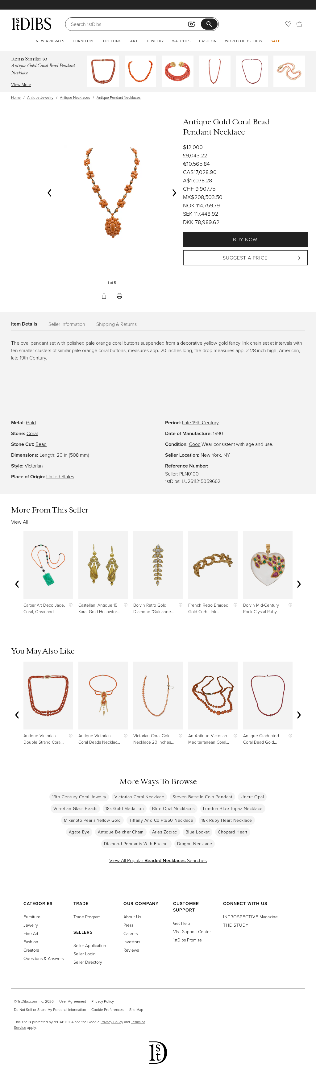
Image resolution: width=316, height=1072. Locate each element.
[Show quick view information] (69, 605)
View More (21, 84)
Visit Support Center (192, 931)
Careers (130, 933)
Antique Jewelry (40, 97)
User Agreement (72, 1001)
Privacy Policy (102, 1001)
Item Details (24, 323)
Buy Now (245, 239)
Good (195, 444)
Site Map (136, 1009)
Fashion (208, 41)
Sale (276, 41)
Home (16, 97)
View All (19, 521)
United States (60, 476)
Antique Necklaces (75, 97)
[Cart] (299, 24)
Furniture (84, 41)
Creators (31, 950)
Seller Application (89, 945)
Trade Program (87, 917)
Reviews (131, 950)
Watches (181, 41)
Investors (131, 942)
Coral (32, 433)
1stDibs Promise (187, 940)
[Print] (119, 296)
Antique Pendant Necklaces (119, 97)
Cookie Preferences (107, 1009)
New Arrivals (50, 41)
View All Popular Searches (158, 860)
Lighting (112, 41)
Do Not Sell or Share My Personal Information (50, 1009)
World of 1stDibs (243, 41)
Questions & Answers (43, 958)
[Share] (104, 296)
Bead (41, 444)
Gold (31, 422)
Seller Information (66, 324)
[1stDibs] (31, 24)
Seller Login (84, 954)
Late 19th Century (200, 422)
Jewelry (155, 41)
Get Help (181, 923)
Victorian (34, 465)
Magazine (250, 917)
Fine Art (30, 933)
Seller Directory (87, 962)
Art (134, 41)
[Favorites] (288, 24)
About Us (132, 917)
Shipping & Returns (116, 324)
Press (128, 925)
